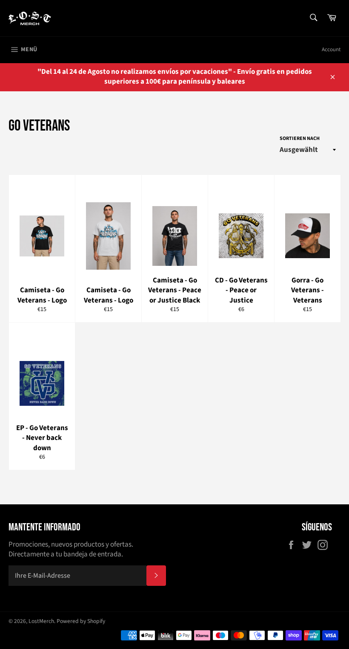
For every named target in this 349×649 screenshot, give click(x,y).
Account (331, 49)
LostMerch (41, 621)
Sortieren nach (300, 138)
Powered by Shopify (81, 621)
